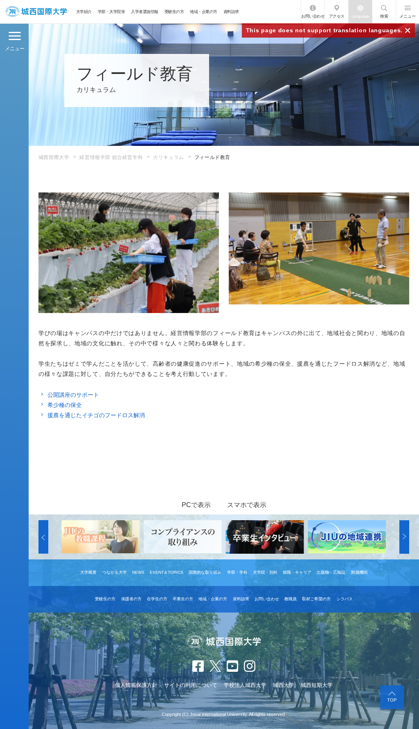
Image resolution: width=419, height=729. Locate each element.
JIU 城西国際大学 (36, 11)
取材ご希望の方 (316, 599)
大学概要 (88, 572)
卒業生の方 (183, 599)
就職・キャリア (297, 572)
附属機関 (359, 572)
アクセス (337, 16)
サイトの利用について (190, 685)
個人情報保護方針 (136, 685)
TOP (391, 700)
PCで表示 (196, 504)
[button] (43, 537)
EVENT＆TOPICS (166, 572)
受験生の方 (174, 11)
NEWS (138, 572)
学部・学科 (237, 572)
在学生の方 (157, 599)
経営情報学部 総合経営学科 (111, 157)
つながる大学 (114, 572)
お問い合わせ (312, 16)
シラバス (344, 599)
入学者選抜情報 (144, 11)
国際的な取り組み (205, 572)
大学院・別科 (265, 572)
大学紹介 (84, 11)
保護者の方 (131, 599)
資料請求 (231, 11)
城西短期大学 (317, 685)
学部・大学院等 (111, 11)
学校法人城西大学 (245, 685)
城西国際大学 (54, 157)
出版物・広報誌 (331, 572)
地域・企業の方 (203, 11)
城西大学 (283, 685)
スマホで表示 (246, 504)
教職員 (290, 599)
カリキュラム (168, 157)
